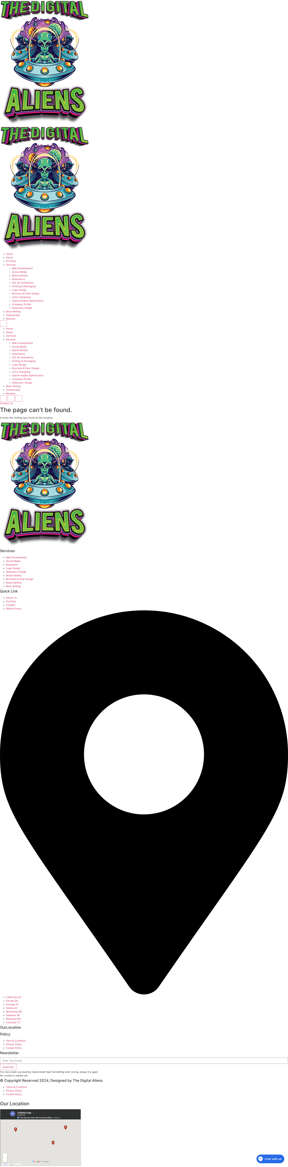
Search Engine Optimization (28, 300)
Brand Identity (20, 275)
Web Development (22, 268)
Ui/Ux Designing (21, 297)
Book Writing (13, 311)
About (9, 257)
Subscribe (8, 1066)
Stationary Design (22, 307)
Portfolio (11, 261)
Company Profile (21, 304)
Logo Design (19, 289)
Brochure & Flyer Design (25, 293)
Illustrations (18, 279)
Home (9, 253)
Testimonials (13, 315)
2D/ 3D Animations (22, 282)
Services (11, 264)
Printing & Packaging (24, 286)
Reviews (10, 318)
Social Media (19, 271)
